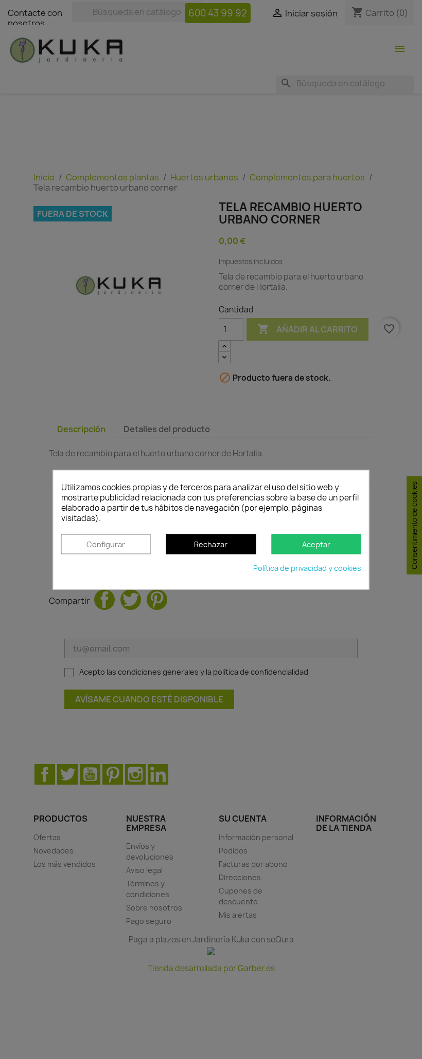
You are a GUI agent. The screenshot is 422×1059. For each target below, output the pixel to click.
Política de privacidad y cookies (307, 568)
